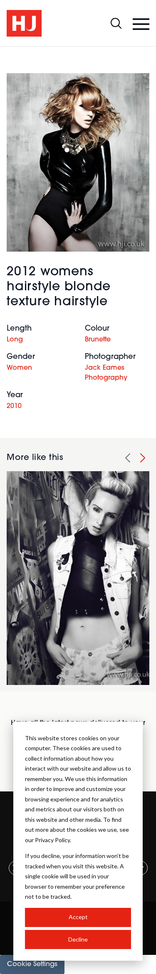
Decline (78, 939)
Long (15, 339)
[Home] (24, 23)
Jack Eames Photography (106, 373)
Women (19, 368)
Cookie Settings (32, 964)
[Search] (116, 23)
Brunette (98, 339)
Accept (78, 916)
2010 (14, 406)
